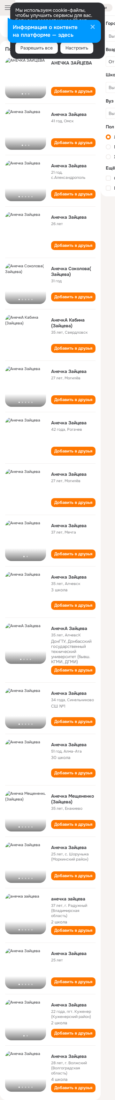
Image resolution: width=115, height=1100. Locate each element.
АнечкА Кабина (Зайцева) (68, 323)
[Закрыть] (92, 27)
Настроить (76, 48)
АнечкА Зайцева (69, 628)
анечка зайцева (68, 899)
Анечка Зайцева (69, 114)
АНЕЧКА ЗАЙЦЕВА (71, 63)
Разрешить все (36, 48)
